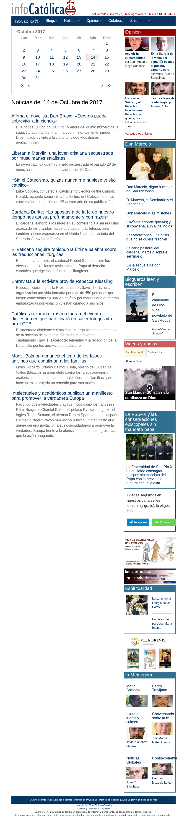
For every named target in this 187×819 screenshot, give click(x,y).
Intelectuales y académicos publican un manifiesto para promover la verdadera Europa (62, 396)
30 (24, 78)
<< (21, 85)
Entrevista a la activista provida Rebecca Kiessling (62, 281)
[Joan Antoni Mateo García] (162, 728)
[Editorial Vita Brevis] (150, 652)
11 (51, 57)
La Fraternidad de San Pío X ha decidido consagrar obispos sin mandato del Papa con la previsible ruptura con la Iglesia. (149, 475)
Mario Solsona (133, 688)
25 (51, 71)
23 (24, 71)
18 (51, 64)
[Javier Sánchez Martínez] (136, 732)
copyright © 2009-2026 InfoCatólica (93, 805)
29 (106, 71)
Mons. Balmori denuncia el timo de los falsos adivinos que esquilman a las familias (56, 358)
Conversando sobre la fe (163, 716)
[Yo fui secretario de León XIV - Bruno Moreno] (150, 552)
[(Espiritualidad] (136, 603)
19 (65, 64)
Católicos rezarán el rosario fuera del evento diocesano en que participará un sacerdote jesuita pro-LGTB (61, 318)
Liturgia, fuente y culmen (132, 718)
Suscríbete (139, 21)
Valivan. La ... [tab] (156, 352)
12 (65, 57)
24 (37, 71)
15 (106, 57)
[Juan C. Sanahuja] (136, 773)
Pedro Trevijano (159, 688)
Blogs (50, 21)
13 (79, 57)
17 (37, 64)
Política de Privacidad (85, 799)
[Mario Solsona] (136, 700)
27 (79, 71)
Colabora (115, 21)
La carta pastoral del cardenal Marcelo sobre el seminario (147, 252)
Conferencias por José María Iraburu (162, 623)
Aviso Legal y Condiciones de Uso (139, 799)
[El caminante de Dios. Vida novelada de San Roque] (136, 305)
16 (24, 64)
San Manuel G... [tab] (135, 352)
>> (109, 85)
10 (37, 57)
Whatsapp (165, 522)
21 (93, 64)
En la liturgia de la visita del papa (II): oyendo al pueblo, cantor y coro (162, 61)
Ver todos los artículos (138, 133)
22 (106, 64)
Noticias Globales (133, 760)
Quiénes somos (38, 799)
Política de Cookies (109, 799)
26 (65, 71)
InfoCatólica (24, 21)
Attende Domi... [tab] (134, 361)
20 (79, 64)
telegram (105, 808)
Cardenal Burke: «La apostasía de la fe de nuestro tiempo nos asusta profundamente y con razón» (62, 214)
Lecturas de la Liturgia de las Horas (161, 603)
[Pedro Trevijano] (162, 700)
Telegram (139, 522)
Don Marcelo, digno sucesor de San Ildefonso (149, 189)
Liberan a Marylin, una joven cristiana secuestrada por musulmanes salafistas (62, 156)
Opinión (92, 21)
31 (37, 78)
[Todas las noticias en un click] (150, 576)
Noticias (70, 21)
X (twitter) (82, 808)
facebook (94, 808)
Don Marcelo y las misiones (148, 213)
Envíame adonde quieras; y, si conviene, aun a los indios (149, 224)
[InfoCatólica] (43, 8)
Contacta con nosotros (60, 799)
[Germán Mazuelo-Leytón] (162, 768)
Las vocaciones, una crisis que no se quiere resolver (147, 237)
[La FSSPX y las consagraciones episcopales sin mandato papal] (149, 446)
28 (93, 71)
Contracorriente (164, 758)
